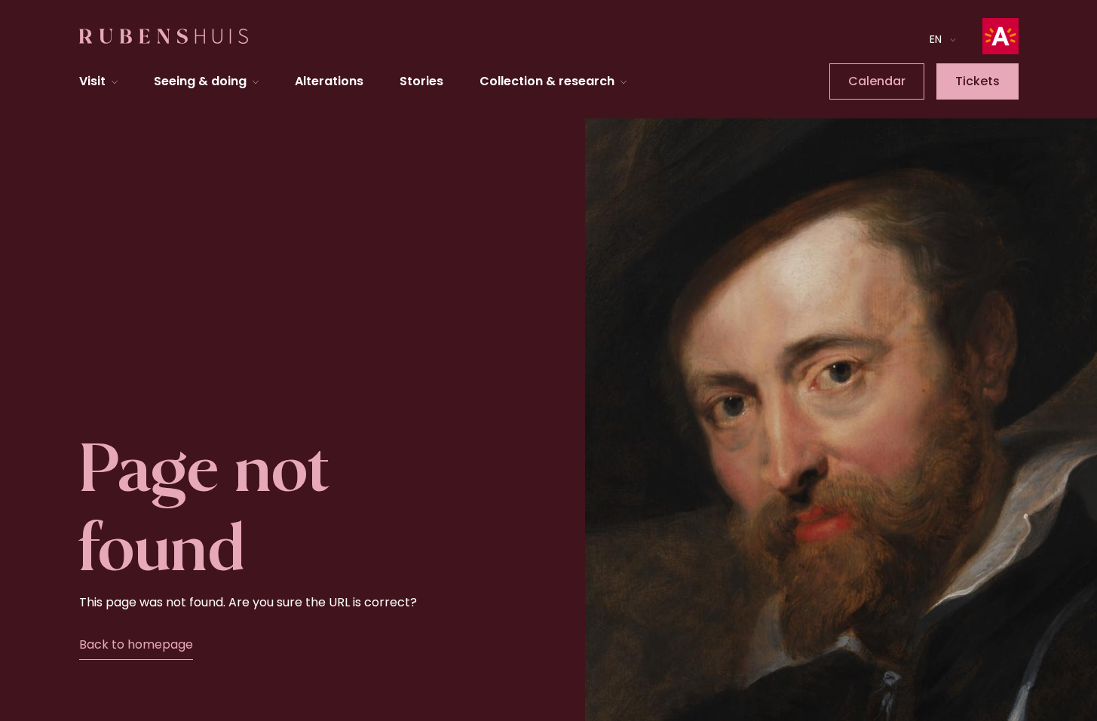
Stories (421, 81)
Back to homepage (136, 644)
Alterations (329, 81)
